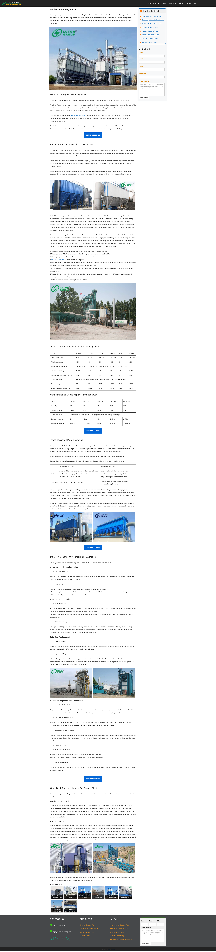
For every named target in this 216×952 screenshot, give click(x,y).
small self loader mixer (150, 27)
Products (156, 3)
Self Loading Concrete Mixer (89, 928)
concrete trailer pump (150, 38)
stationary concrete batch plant (153, 20)
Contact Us (189, 3)
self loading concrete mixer (151, 23)
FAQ (195, 3)
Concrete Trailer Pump (117, 936)
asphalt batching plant (78, 115)
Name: (141, 52)
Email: (141, 59)
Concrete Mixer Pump (117, 932)
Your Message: (144, 81)
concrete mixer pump (149, 42)
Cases (164, 3)
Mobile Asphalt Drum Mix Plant (119, 928)
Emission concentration (58, 260)
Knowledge (172, 3)
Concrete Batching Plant (87, 925)
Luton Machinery (110, 949)
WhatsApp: (142, 73)
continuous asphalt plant (150, 35)
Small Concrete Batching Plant (119, 925)
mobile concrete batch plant (152, 16)
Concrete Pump (85, 936)
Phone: (142, 66)
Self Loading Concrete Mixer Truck (121, 939)
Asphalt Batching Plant (87, 932)
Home (150, 3)
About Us (182, 3)
